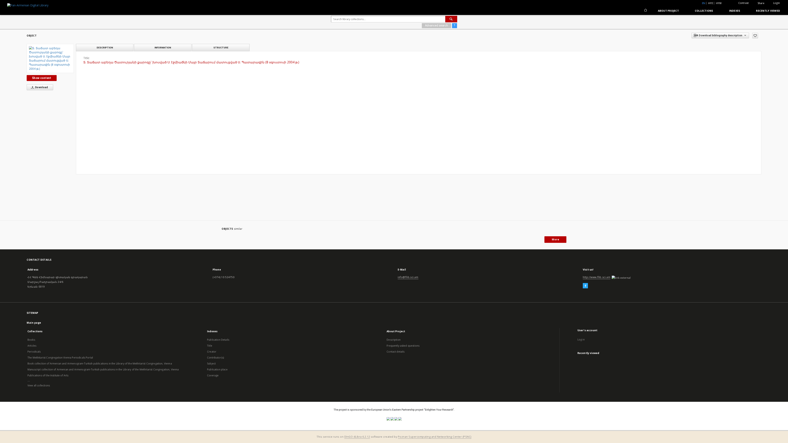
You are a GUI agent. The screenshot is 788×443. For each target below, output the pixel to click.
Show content (41, 78)
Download (41, 87)
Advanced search (436, 25)
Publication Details (218, 339)
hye (710, 3)
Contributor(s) (215, 357)
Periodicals (34, 351)
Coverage (213, 375)
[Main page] (645, 10)
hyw (719, 3)
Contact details (395, 351)
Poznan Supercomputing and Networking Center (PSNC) (434, 436)
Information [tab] (163, 47)
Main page (34, 322)
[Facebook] (585, 286)
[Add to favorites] (755, 35)
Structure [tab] (220, 47)
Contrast (743, 3)
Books (31, 339)
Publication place (217, 369)
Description (394, 339)
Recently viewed (768, 11)
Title (209, 345)
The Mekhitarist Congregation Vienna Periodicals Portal (60, 357)
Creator (211, 351)
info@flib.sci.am (408, 277)
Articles (31, 345)
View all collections (38, 385)
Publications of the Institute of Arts (48, 375)
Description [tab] (105, 47)
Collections (704, 11)
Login (776, 3)
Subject (211, 363)
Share (761, 3)
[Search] (451, 19)
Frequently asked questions (403, 345)
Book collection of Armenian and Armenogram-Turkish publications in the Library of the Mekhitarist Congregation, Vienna (99, 363)
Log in (581, 339)
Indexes (734, 11)
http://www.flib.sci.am (596, 277)
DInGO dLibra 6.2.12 (357, 436)
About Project (668, 11)
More (555, 239)
